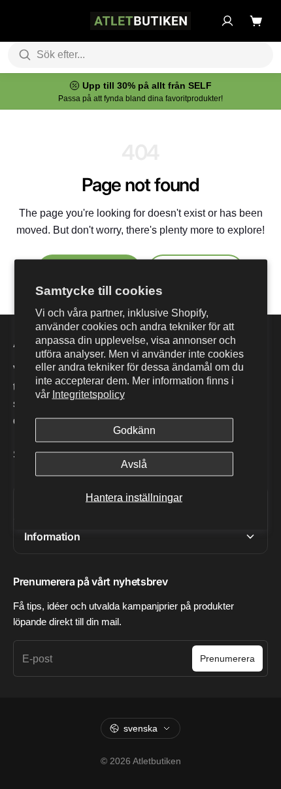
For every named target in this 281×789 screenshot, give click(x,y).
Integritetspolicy (88, 394)
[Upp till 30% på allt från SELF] (140, 91)
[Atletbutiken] (140, 21)
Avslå (134, 464)
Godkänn (134, 429)
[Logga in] (227, 21)
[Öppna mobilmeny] (20, 21)
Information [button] (52, 536)
